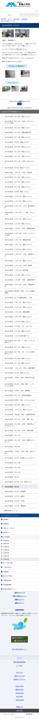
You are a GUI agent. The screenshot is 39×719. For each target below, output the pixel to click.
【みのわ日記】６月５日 (11, 477)
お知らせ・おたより (9, 528)
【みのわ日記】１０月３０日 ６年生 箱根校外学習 (19, 285)
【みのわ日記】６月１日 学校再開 (14, 491)
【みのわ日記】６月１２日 (12, 472)
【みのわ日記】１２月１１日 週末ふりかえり (18, 219)
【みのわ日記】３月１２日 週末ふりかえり (17, 137)
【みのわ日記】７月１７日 (12, 435)
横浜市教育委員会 (19, 662)
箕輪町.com (19, 707)
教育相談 (6, 571)
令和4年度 (6, 553)
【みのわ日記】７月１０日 (12, 446)
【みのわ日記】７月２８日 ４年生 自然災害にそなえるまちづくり (19, 425)
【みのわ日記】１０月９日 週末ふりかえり (17, 321)
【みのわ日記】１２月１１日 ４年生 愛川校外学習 (19, 206)
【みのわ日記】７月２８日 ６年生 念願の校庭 (18, 430)
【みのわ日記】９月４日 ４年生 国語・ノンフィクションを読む (19, 385)
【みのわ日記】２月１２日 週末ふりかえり (17, 156)
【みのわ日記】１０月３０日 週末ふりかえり (18, 302)
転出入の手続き (8, 576)
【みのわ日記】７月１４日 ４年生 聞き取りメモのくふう (19, 441)
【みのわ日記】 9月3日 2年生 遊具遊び (17, 390)
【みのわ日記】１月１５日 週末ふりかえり (17, 187)
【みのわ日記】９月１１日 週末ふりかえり (17, 363)
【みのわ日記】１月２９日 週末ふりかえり (17, 177)
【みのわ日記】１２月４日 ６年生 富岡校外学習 (19, 228)
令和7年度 (6, 543)
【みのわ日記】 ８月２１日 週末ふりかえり (18, 409)
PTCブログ (19, 672)
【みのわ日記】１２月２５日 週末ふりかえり (18, 196)
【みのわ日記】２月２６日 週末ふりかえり (17, 147)
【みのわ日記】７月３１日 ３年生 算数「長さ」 (19, 419)
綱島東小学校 (19, 689)
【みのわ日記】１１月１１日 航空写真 (16, 270)
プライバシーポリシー (9, 714)
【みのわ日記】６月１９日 (12, 467)
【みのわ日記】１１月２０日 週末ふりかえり (18, 249)
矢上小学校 (19, 696)
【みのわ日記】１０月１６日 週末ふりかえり (18, 316)
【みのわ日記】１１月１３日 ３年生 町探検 (18, 265)
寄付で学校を (16, 649)
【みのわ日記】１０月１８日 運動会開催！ (17, 312)
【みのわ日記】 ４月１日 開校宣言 (15, 506)
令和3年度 (6, 556)
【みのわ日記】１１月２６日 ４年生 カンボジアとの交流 (19, 234)
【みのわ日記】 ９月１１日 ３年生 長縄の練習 (19, 368)
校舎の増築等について (10, 589)
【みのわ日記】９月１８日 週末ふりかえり (17, 358)
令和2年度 (24, 19)
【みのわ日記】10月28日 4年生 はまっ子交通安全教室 (19, 292)
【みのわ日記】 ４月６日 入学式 (14, 501)
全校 (19, 104)
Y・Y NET (19, 665)
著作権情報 (29, 714)
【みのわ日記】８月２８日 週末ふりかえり (17, 405)
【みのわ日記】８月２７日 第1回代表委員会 (18, 395)
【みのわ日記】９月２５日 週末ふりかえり (17, 347)
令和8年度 (6, 540)
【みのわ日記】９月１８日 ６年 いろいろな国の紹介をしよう (19, 352)
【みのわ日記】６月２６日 (12, 462)
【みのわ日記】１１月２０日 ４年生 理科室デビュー (19, 255)
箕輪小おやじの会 (19, 676)
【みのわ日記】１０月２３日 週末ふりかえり (18, 307)
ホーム (10, 15)
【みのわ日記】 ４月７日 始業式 (14, 496)
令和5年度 (6, 550)
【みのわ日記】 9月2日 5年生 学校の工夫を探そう (19, 378)
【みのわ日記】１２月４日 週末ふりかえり (17, 223)
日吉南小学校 (19, 693)
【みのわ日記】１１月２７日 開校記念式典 (17, 240)
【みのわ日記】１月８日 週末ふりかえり (16, 191)
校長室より (6, 532)
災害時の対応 (7, 580)
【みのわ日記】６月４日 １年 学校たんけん (18, 482)
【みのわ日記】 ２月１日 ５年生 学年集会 (18, 172)
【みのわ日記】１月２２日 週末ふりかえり (17, 182)
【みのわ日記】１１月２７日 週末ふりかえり (18, 244)
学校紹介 (6, 519)
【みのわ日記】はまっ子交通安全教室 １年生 (18, 297)
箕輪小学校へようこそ (11, 510)
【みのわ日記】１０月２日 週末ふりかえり (17, 331)
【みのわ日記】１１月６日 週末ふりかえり (17, 275)
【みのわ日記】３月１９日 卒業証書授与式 (17, 132)
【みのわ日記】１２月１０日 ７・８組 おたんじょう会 (19, 213)
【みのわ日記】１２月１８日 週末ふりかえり (18, 201)
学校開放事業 (7, 584)
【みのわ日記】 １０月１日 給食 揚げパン (16, 336)
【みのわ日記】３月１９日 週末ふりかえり (17, 127)
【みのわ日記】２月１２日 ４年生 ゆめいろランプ (19, 162)
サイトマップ (19, 717)
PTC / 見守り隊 (7, 563)
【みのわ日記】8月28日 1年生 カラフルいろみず (19, 400)
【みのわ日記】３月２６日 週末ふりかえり (17, 116)
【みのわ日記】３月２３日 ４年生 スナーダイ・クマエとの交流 (19, 122)
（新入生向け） (8, 567)
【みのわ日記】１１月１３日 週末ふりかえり (18, 260)
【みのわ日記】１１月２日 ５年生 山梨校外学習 (19, 280)
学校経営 (6, 524)
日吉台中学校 (20, 700)
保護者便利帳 (19, 610)
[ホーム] (19, 4)
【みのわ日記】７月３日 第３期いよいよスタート (19, 458)
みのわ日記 (16, 19)
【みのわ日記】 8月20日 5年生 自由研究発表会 (19, 414)
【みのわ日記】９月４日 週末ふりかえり (16, 373)
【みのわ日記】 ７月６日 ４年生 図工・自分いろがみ (19, 452)
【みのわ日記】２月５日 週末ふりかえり (16, 167)
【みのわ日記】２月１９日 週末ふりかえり (17, 151)
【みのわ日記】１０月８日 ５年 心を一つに (18, 326)
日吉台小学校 (19, 686)
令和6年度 (6, 546)
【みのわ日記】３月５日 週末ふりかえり (16, 142)
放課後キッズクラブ (19, 679)
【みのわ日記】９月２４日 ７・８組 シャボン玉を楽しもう (19, 341)
